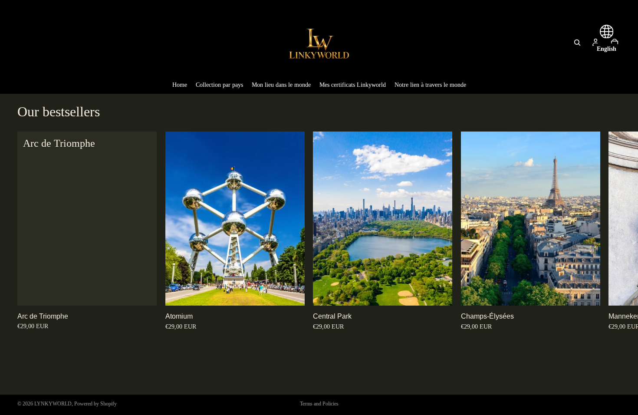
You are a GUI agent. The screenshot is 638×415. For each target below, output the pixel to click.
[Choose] (143, 292)
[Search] (577, 42)
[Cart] (614, 42)
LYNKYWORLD (53, 404)
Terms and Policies (319, 404)
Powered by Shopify (95, 404)
